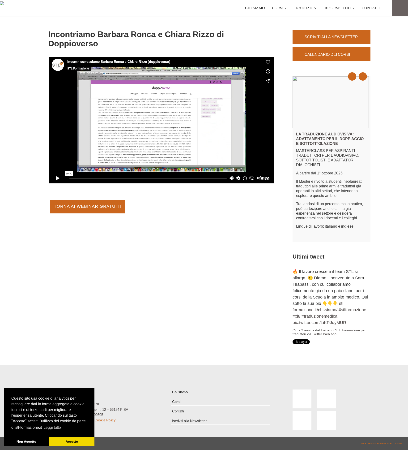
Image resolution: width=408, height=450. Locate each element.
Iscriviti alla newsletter (331, 37)
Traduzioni (306, 8)
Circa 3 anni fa (303, 330)
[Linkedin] (302, 420)
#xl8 (296, 316)
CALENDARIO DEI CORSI (327, 54)
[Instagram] (326, 420)
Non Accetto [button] (26, 441)
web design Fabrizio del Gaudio (382, 443)
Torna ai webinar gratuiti (87, 206)
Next (365, 72)
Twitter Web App (324, 334)
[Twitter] (326, 399)
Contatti (371, 8)
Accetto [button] (72, 441)
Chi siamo (255, 8)
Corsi (278, 8)
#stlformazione (352, 309)
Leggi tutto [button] (52, 427)
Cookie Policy (105, 420)
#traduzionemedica (319, 316)
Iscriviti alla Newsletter (189, 421)
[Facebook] (302, 399)
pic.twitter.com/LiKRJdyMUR (319, 322)
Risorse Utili (338, 8)
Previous (354, 72)
